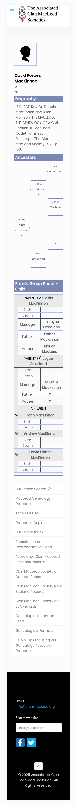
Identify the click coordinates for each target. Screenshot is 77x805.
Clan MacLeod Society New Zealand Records (38, 589)
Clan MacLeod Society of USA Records (36, 604)
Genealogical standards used (36, 618)
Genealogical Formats (34, 630)
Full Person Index (29, 532)
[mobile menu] (12, 11)
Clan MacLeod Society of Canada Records (36, 574)
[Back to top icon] (38, 766)
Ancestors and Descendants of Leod (33, 544)
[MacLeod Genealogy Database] (38, 11)
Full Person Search (31, 489)
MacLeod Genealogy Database (33, 501)
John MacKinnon (40, 415)
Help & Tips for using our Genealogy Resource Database (35, 645)
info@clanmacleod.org (35, 706)
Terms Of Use (26, 513)
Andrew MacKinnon (40, 433)
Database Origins (30, 522)
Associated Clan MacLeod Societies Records (37, 559)
